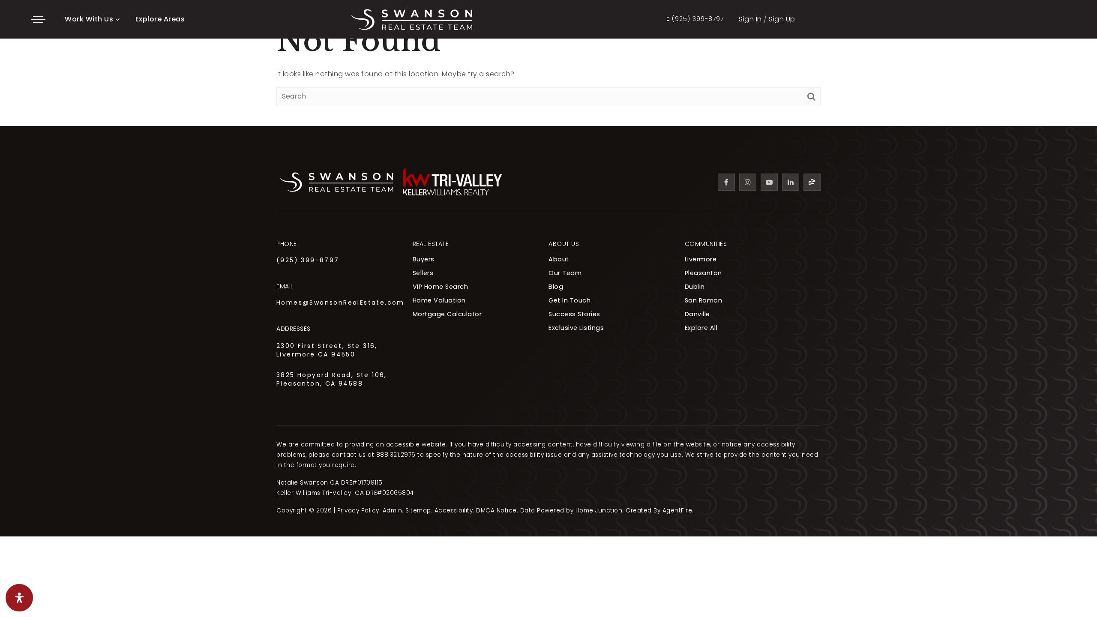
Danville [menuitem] (697, 314)
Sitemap (418, 510)
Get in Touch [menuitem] (569, 300)
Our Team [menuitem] (564, 273)
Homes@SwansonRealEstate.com (340, 302)
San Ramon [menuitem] (703, 300)
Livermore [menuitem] (701, 259)
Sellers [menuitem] (423, 273)
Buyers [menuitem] (424, 259)
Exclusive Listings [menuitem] (576, 327)
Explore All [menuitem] (701, 327)
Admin (392, 510)
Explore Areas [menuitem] (160, 19)
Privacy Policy (358, 510)
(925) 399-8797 (307, 260)
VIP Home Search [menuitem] (440, 286)
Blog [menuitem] (555, 286)
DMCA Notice (496, 510)
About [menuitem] (558, 259)
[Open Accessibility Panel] (19, 598)
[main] (548, 63)
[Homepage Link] (411, 19)
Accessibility (454, 510)
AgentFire (677, 510)
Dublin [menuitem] (695, 286)
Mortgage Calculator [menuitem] (447, 314)
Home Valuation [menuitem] (439, 300)
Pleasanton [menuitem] (703, 273)
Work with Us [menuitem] (89, 19)
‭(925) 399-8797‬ (697, 19)
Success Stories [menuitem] (574, 314)
